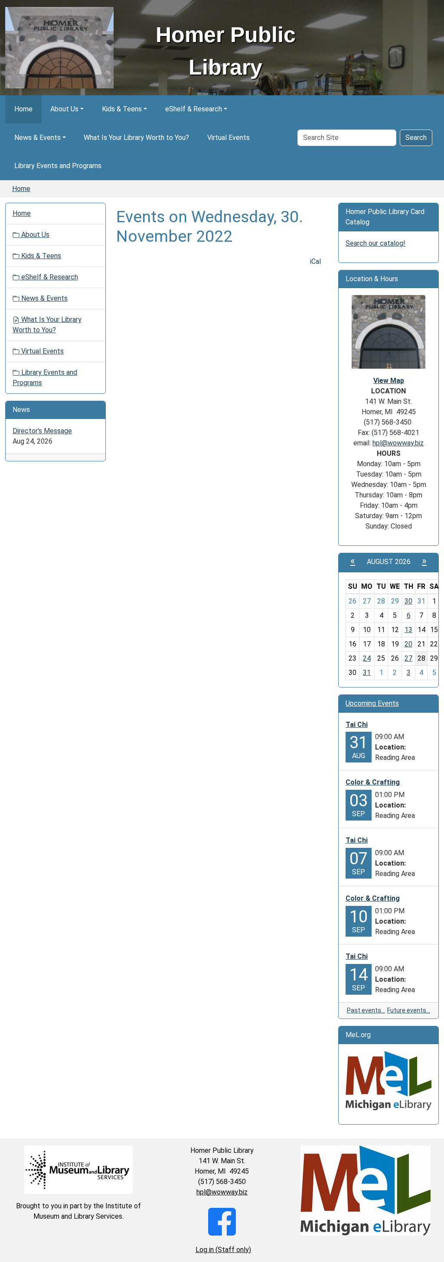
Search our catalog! (375, 243)
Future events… (408, 1010)
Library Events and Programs (57, 166)
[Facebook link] (222, 1221)
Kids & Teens (122, 109)
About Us (64, 109)
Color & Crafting (373, 782)
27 (408, 658)
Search (416, 137)
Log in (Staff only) (223, 1250)
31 (367, 672)
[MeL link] (365, 1190)
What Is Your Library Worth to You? (136, 137)
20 (408, 644)
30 (408, 601)
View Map (388, 380)
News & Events (37, 137)
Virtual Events (228, 137)
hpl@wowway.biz (398, 443)
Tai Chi (357, 724)
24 (367, 658)
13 (408, 630)
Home (23, 109)
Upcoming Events (372, 703)
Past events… (366, 1010)
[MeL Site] (388, 1080)
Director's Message (42, 431)
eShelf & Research (193, 109)
